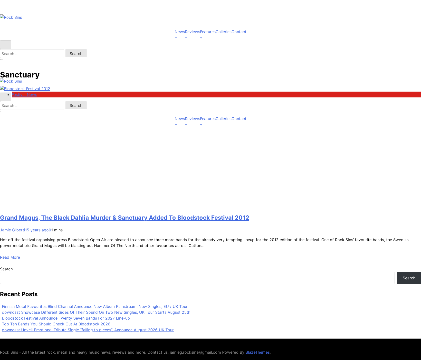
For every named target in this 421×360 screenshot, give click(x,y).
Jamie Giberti (12, 229)
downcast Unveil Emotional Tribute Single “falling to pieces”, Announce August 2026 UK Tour (88, 329)
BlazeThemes (258, 352)
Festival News (24, 94)
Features (208, 31)
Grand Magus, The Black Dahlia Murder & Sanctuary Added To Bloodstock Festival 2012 (124, 217)
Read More (10, 257)
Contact (238, 31)
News (180, 31)
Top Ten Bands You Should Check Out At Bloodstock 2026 (56, 324)
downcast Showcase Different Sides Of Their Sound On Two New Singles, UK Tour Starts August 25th (96, 312)
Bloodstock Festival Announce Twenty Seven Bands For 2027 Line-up (66, 318)
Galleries (223, 31)
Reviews (192, 31)
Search (6, 268)
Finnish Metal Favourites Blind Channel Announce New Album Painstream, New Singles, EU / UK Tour (95, 306)
